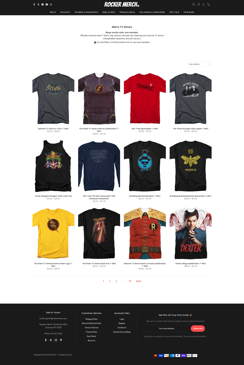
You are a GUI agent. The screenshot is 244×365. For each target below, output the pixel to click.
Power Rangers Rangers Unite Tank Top (53, 196)
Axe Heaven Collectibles (152, 12)
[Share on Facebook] (34, 4)
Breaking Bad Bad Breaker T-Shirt (144, 196)
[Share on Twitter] (38, 4)
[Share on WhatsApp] (51, 4)
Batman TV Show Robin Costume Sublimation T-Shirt (145, 264)
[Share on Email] (47, 4)
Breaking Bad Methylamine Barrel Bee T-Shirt (190, 196)
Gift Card (174, 12)
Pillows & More (127, 12)
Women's (65, 12)
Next (138, 281)
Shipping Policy (91, 319)
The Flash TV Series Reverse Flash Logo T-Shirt (53, 264)
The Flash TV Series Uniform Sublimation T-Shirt (99, 129)
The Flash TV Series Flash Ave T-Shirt (99, 263)
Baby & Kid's (108, 12)
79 (130, 281)
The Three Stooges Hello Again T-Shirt (190, 128)
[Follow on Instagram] (56, 340)
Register (122, 323)
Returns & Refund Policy (91, 323)
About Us (91, 341)
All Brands (189, 12)
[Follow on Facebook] (45, 340)
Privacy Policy (91, 332)
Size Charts (91, 336)
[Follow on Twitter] (51, 340)
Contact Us (122, 328)
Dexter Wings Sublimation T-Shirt (191, 263)
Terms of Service (91, 328)
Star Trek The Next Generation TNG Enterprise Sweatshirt (99, 197)
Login (122, 319)
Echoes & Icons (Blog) (122, 332)
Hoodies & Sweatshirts (86, 12)
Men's (53, 12)
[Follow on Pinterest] (61, 340)
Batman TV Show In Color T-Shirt (53, 128)
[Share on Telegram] (42, 4)
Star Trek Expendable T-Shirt (145, 128)
